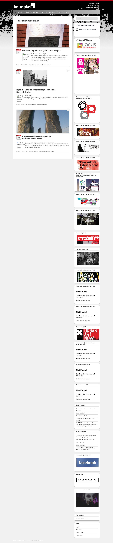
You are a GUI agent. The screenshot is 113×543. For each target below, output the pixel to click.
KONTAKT (52, 12)
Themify (41, 540)
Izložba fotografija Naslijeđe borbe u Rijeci (41, 50)
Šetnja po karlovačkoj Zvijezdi (88, 439)
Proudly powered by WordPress (21, 540)
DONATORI (44, 12)
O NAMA (20, 12)
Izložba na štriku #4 (80, 413)
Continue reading (45, 60)
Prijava (77, 527)
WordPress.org (79, 535)
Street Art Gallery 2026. (81, 415)
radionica (39, 104)
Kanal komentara (80, 532)
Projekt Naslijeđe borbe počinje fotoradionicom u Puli (36, 137)
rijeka (46, 64)
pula (45, 151)
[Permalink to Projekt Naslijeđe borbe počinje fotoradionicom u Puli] (43, 134)
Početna (15, 12)
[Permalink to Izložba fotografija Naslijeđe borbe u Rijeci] (43, 48)
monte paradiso (40, 151)
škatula (49, 64)
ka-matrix (34, 64)
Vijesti (27, 64)
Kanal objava (79, 529)
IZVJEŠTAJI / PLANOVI (63, 12)
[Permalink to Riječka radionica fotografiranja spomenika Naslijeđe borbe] (34, 87)
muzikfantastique (40, 64)
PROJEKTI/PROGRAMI (32, 12)
